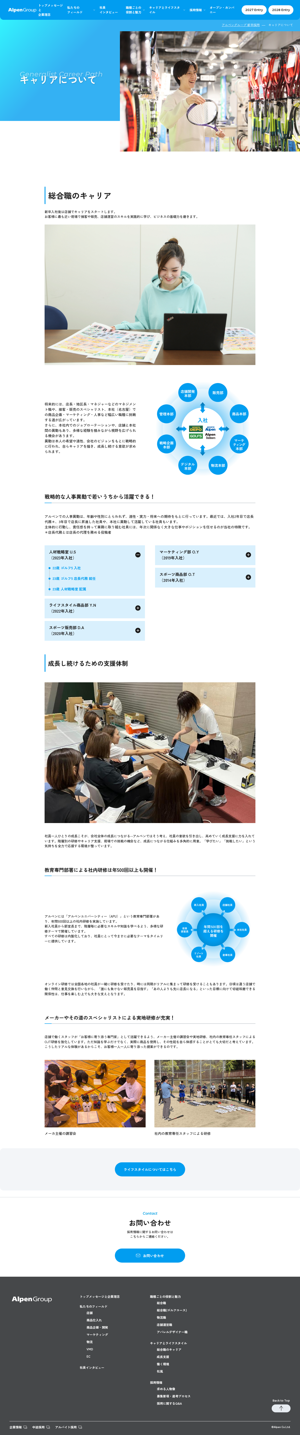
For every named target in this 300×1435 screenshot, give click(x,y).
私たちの (75, 9)
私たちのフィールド (93, 1306)
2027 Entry (254, 10)
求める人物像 (166, 1389)
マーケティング (97, 1334)
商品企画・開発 (97, 1327)
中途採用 (38, 1427)
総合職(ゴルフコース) (172, 1310)
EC (88, 1356)
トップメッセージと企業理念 (100, 1296)
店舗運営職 (164, 1324)
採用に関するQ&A (169, 1403)
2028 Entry (281, 10)
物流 (90, 1342)
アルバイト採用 (66, 1427)
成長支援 (163, 1357)
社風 (160, 1371)
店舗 (90, 1313)
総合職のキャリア (169, 1349)
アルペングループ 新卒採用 (241, 25)
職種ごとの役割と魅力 (165, 1296)
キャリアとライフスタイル (164, 9)
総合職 (161, 1303)
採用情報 (196, 10)
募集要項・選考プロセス (174, 1396)
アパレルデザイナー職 (172, 1332)
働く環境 (163, 1364)
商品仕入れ (94, 1320)
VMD (90, 1349)
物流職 (161, 1317)
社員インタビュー (92, 1367)
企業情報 (15, 1427)
